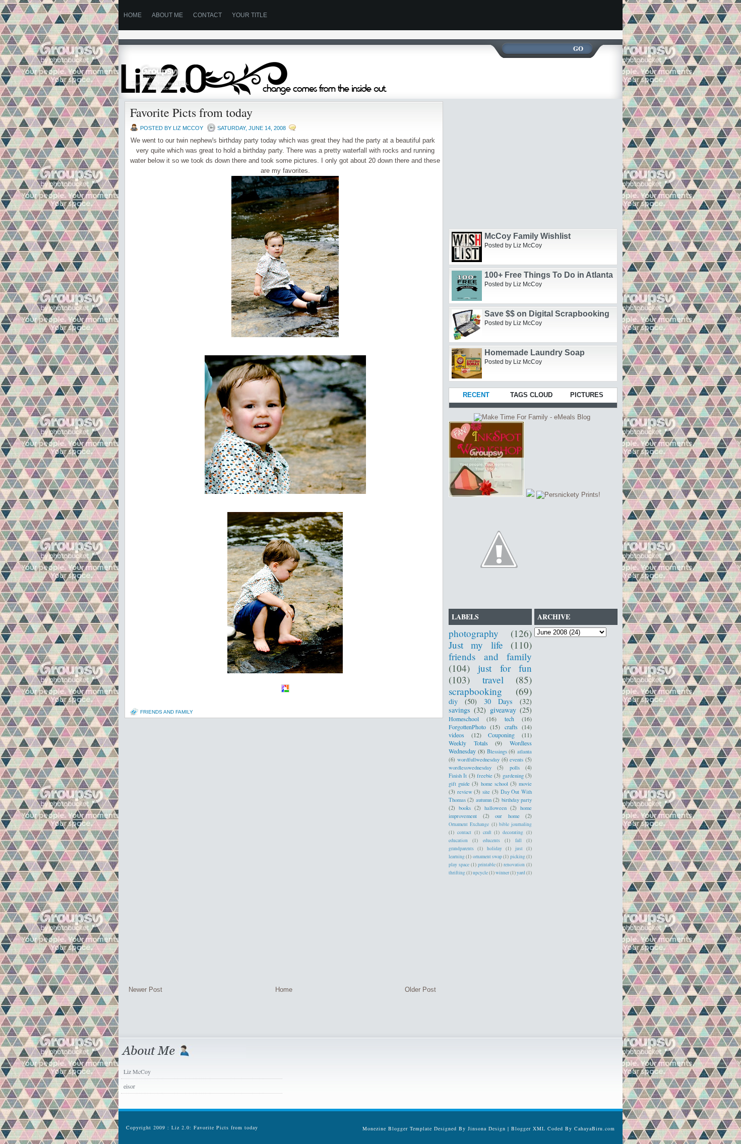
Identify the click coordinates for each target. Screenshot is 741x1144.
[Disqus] (282, 852)
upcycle (480, 872)
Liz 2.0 (263, 72)
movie (525, 783)
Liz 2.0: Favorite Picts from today (214, 1127)
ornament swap (487, 856)
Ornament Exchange (469, 824)
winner (502, 872)
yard (521, 872)
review (464, 791)
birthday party (517, 799)
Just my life (476, 645)
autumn (483, 799)
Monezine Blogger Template (398, 1128)
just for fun (505, 668)
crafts (511, 727)
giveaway (503, 710)
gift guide (459, 783)
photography (474, 633)
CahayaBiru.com (594, 1128)
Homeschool (464, 719)
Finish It (458, 775)
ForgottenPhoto (467, 727)
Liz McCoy (137, 1071)
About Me (167, 15)
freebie (484, 775)
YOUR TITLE (249, 15)
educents (491, 840)
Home (283, 989)
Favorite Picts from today (191, 112)
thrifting (457, 872)
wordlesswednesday (470, 767)
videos (456, 735)
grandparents (461, 848)
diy (453, 701)
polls (515, 767)
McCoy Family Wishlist (527, 236)
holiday (494, 848)
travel (493, 679)
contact (464, 832)
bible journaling (515, 824)
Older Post (420, 989)
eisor (129, 1086)
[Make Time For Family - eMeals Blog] (532, 417)
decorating (513, 832)
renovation (514, 864)
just (519, 848)
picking (517, 856)
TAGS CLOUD (531, 395)
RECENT (476, 395)
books (465, 807)
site (486, 791)
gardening (513, 775)
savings (459, 710)
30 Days (498, 701)
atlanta (524, 751)
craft (487, 832)
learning (457, 856)
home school (494, 783)
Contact (207, 15)
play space (459, 864)
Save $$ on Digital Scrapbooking (546, 313)
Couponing (501, 735)
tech (509, 719)
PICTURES (586, 395)
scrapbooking (475, 691)
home (133, 15)
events (516, 759)
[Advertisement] (301, 34)
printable (487, 864)
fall (518, 840)
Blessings (497, 751)
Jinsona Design (487, 1128)
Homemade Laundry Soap (534, 352)
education (458, 840)
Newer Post (145, 989)
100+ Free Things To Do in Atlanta (548, 275)
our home (507, 815)
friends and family (166, 712)
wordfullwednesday (478, 759)
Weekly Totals (468, 743)
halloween (495, 807)
